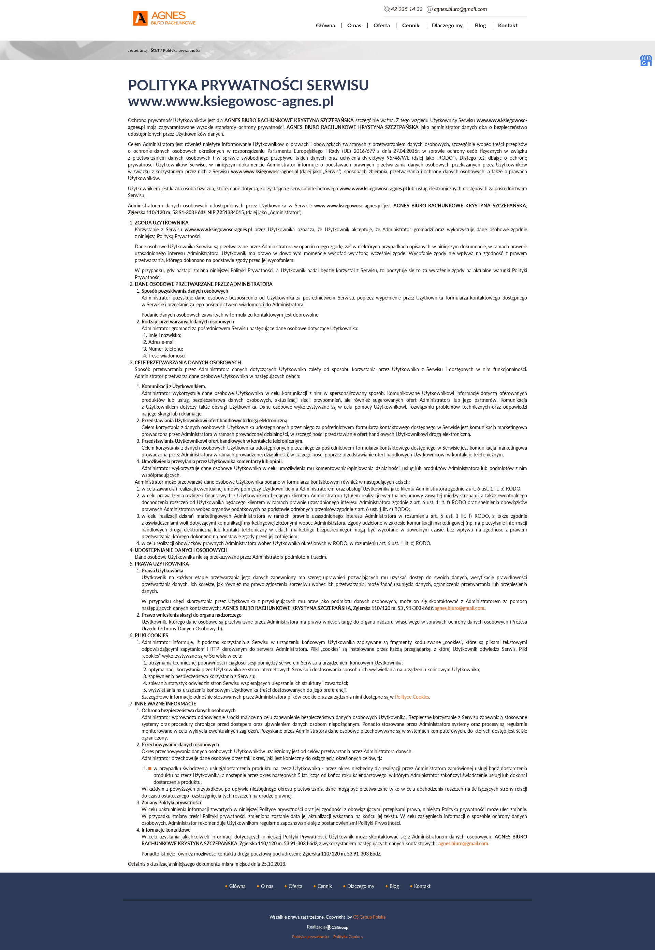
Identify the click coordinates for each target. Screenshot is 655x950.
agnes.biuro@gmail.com (460, 9)
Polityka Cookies (348, 936)
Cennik (411, 25)
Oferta (382, 25)
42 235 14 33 (407, 9)
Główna (325, 25)
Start (155, 50)
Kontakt (508, 25)
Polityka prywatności (310, 936)
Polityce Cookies (412, 696)
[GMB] (646, 60)
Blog (480, 25)
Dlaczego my (447, 25)
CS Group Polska (369, 917)
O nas (354, 25)
